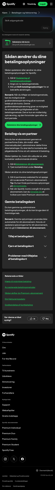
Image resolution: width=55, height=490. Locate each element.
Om (4, 347)
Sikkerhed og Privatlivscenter (19, 476)
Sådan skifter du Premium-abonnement (24, 293)
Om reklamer (6, 486)
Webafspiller (8, 410)
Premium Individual (11, 427)
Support (6, 404)
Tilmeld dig (31, 4)
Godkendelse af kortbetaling (19, 304)
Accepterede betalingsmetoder (20, 287)
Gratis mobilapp (10, 415)
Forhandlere (8, 392)
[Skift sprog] (24, 4)
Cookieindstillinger (21, 481)
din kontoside (19, 185)
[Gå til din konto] (49, 43)
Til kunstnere (8, 370)
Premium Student (10, 444)
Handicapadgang (19, 486)
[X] (14, 459)
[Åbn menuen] (51, 4)
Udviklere (6, 376)
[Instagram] (5, 459)
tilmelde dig (36, 191)
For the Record (9, 358)
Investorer (7, 387)
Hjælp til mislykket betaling (18, 281)
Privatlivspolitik (7, 481)
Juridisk (4, 476)
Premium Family (10, 438)
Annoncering (8, 381)
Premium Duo (8, 433)
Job (4, 353)
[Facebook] (22, 459)
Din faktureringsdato (15, 298)
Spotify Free (8, 450)
